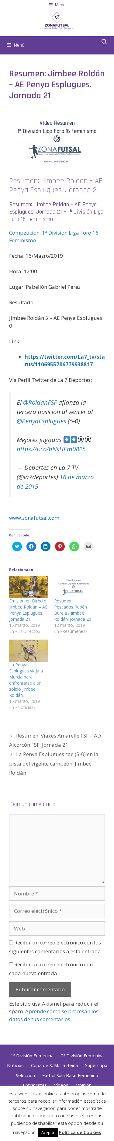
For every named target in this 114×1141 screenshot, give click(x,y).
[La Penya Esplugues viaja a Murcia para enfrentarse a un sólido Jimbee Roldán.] (28, 651)
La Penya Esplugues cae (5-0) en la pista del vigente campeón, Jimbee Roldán (53, 763)
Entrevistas (35, 1085)
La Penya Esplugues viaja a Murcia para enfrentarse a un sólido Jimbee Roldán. (26, 680)
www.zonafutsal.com (34, 517)
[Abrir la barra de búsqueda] (104, 42)
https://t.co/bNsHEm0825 (51, 449)
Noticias (15, 1065)
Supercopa (96, 1065)
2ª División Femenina (82, 1055)
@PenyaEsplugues (41, 421)
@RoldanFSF (40, 402)
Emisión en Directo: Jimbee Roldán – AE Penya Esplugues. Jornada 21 (28, 610)
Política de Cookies (80, 1132)
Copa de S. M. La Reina (54, 1065)
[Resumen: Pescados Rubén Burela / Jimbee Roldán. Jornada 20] (73, 587)
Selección (25, 1075)
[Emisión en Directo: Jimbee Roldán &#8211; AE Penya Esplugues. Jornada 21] (28, 587)
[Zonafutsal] (57, 19)
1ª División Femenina (32, 1055)
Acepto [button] (47, 1132)
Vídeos (61, 1085)
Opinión (84, 1085)
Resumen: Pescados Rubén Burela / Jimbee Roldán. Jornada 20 (72, 610)
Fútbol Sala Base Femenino (70, 1075)
